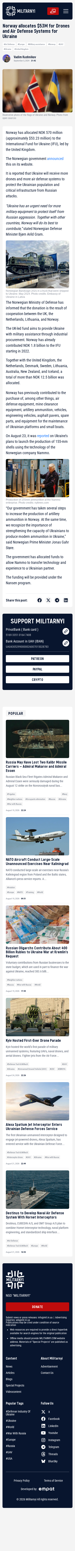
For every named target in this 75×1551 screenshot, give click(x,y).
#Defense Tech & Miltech (17, 1064)
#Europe (21, 44)
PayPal (37, 669)
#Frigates (11, 794)
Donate (37, 1307)
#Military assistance (36, 44)
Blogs (9, 1379)
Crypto (37, 680)
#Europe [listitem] (11, 1439)
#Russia (52, 799)
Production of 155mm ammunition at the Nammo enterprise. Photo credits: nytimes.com (33, 501)
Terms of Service (53, 1480)
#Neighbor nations (14, 799)
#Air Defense (9, 44)
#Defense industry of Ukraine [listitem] (18, 1413)
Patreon (37, 659)
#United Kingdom (21, 49)
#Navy (64, 794)
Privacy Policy (22, 1480)
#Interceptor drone (15, 1157)
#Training (30, 892)
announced (55, 158)
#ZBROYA (61, 1069)
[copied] (65, 631)
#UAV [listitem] (9, 1452)
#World (40, 892)
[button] (65, 11)
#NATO (20, 892)
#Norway (51, 44)
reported (43, 436)
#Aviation (11, 887)
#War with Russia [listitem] (16, 1433)
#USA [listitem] (9, 1458)
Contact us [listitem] (47, 1372)
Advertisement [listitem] (49, 1366)
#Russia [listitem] (10, 1446)
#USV (52, 1069)
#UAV (61, 44)
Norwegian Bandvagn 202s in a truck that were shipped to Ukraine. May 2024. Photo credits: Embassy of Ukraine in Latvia (37, 293)
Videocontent (13, 1391)
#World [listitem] (10, 1427)
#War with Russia (14, 804)
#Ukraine (7, 49)
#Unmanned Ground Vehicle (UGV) (32, 1069)
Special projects (15, 1385)
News (9, 1366)
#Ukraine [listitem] (11, 1420)
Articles (10, 1372)
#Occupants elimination (35, 799)
